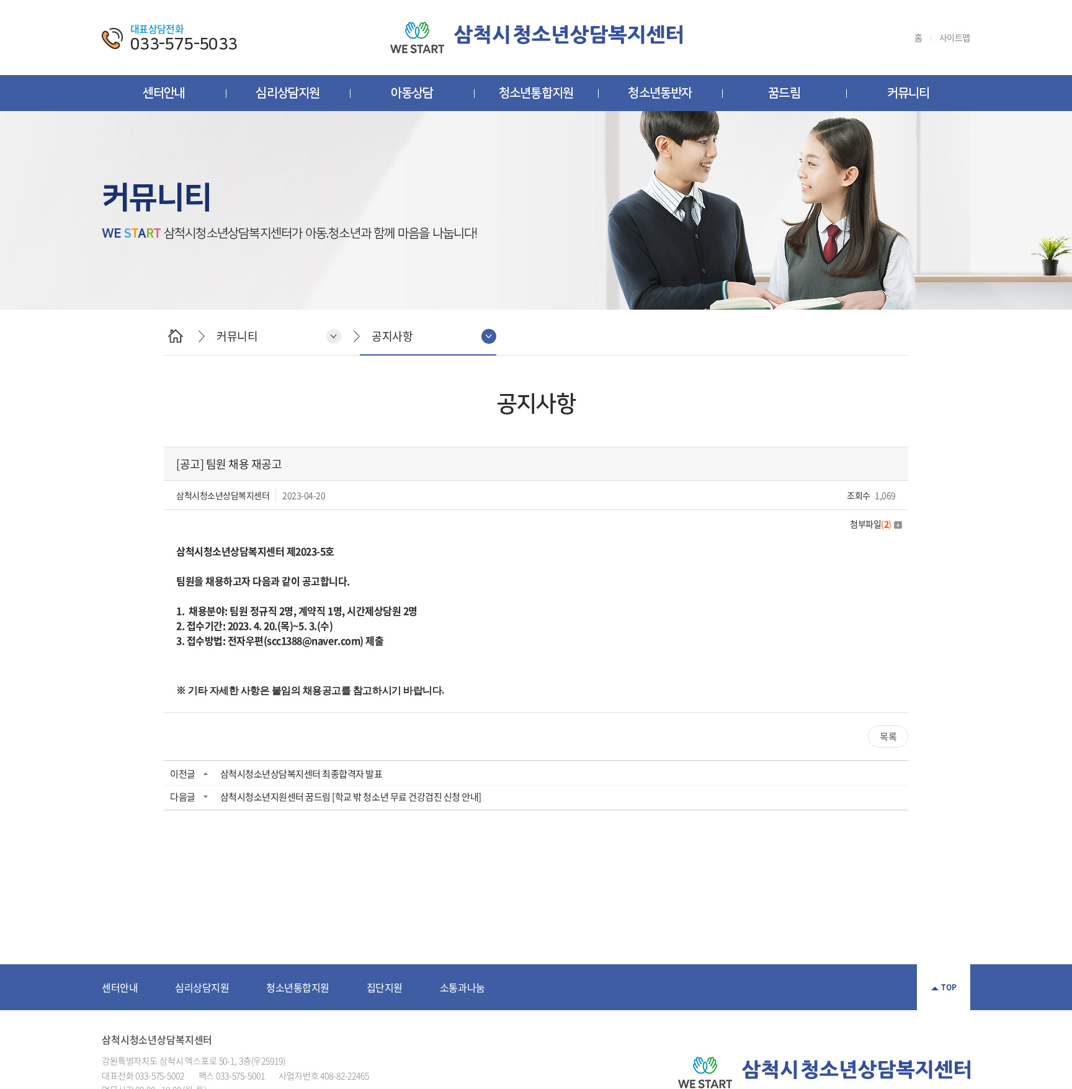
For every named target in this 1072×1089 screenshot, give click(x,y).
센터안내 (164, 93)
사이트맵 (954, 37)
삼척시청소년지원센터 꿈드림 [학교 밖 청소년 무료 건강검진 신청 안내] (350, 797)
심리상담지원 (287, 93)
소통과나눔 (462, 987)
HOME (175, 336)
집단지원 (385, 987)
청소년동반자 (660, 93)
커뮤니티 (908, 93)
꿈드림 (784, 93)
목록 (888, 736)
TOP (949, 987)
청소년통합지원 (536, 93)
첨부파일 (870, 524)
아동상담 (412, 93)
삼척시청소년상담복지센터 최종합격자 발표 (301, 774)
